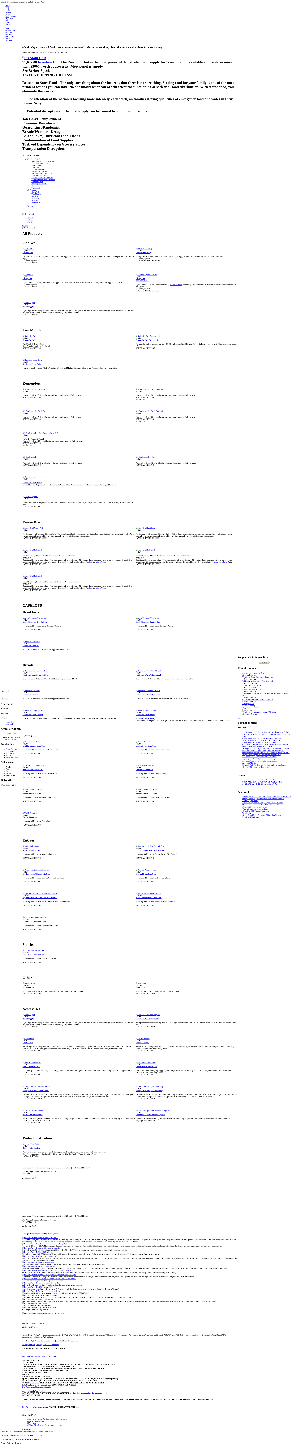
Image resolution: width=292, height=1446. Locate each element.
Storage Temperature (38, 169)
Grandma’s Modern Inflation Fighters (150, 1115)
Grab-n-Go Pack (29, 340)
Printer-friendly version (53, 1425)
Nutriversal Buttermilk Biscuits (148, 695)
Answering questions (250, 801)
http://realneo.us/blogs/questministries (36, 1387)
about (7, 6)
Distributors (31, 206)
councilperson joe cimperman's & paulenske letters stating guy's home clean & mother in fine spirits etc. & (265, 745)
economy (8, 32)
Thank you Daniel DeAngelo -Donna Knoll (258, 677)
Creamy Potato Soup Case (146, 746)
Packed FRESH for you (46, 1266)
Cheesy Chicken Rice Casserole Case (150, 850)
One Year (34, 196)
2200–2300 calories (44, 1252)
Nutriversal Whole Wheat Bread (148, 675)
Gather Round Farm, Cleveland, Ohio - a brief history (261, 815)
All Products (35, 202)
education (8, 34)
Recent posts (10, 753)
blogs (7, 8)
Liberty (98, 562)
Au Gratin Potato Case (31, 850)
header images (10, 16)
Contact (25, 226)
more (239, 718)
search (7, 22)
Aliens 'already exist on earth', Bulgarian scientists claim (262, 803)
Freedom (89, 562)
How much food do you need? (47, 1238)
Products (33, 190)
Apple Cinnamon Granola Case (35, 622)
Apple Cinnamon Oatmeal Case (148, 622)
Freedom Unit (49, 62)
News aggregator (12, 757)
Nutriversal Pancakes (31, 646)
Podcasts (30, 220)
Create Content (11, 749)
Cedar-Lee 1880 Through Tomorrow (255, 811)
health (7, 38)
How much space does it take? (48, 1283)
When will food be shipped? (47, 1295)
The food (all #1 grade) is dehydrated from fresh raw (56, 1275)
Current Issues (36, 186)
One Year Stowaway (143, 253)
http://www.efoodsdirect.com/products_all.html (39, 1356)
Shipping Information (45, 1299)
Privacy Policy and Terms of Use (13, 1443)
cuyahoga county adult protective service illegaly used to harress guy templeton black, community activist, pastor (265, 760)
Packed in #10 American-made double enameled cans (56, 1279)
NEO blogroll (10, 18)
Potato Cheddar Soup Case (146, 793)
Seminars (30, 218)
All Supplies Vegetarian (39, 171)
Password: (5, 713)
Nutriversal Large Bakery (33, 364)
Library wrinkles (248, 704)
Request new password (10, 723)
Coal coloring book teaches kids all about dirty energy (261, 738)
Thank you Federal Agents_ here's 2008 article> (259, 712)
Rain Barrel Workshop (250, 817)
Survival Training (142, 1043)
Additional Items (37, 182)
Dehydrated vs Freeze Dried (41, 173)
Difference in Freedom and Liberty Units (52, 1244)
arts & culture (10, 30)
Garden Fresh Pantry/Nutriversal (43, 161)
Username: (5, 709)
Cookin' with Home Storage (146, 1067)
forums (7, 14)
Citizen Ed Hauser (39, 1435)
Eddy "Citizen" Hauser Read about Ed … (11, 739)
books (7, 10)
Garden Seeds (28, 1043)
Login (29, 1421)
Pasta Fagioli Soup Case (32, 793)
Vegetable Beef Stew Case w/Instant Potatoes (40, 898)
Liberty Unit (27, 279)
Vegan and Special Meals (46, 1307)
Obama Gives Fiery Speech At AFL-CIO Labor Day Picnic (263, 805)
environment (9, 36)
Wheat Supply (28, 307)
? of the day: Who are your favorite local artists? (259, 757)
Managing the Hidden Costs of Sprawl (256, 807)
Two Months (36, 194)
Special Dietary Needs (39, 176)
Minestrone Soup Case (144, 770)
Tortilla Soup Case (30, 817)
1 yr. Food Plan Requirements (42, 178)
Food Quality (36, 165)
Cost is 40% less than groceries (48, 1248)
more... (12, 751)
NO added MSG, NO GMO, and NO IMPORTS (55, 1271)
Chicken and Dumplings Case (34, 921)
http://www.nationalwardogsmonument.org (90, 1393)
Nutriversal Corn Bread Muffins (35, 675)
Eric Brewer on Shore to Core (253, 673)
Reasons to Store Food (39, 163)
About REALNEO (249, 763)
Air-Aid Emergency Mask (33, 1115)
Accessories (35, 200)
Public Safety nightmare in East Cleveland (257, 681)
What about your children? (47, 1256)
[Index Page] (4, 2)
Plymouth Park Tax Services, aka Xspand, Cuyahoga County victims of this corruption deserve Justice (264, 766)
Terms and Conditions (51, 1345)
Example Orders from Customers (43, 180)
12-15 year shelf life (44, 1287)
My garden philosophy (250, 708)
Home (37, 155)
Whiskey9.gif (247, 813)
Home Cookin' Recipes (31, 1067)
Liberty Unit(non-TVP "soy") (142, 280)
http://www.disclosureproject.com (35, 1407)
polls (7, 20)
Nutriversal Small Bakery (145, 715)
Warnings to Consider (39, 184)
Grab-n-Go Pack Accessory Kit (147, 340)
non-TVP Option (176, 285)
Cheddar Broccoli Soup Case (34, 746)
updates (8, 24)
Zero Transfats (42, 1303)
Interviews (30, 222)
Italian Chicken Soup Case (33, 770)
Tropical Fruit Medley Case (33, 954)
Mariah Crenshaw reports (251, 689)
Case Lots (35, 198)
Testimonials (35, 188)
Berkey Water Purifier (31, 1148)
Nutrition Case (28, 987)
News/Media (29, 214)
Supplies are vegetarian (46, 1262)
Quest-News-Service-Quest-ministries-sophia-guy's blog (47, 1419)
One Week (35, 192)
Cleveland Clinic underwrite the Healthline (257, 700)
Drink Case (140, 987)
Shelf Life (35, 167)
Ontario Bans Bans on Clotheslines (255, 809)
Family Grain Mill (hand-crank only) (150, 1091)
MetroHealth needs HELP (251, 685)
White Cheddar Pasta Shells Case (149, 898)
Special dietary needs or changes (49, 1291)
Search (8, 755)
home (7, 28)
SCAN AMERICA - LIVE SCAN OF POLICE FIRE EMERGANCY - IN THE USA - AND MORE (262, 741)
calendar (8, 12)
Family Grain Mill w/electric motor (36, 1091)
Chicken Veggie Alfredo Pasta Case (36, 874)
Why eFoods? (35, 159)
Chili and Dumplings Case (146, 874)
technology (9, 40)
